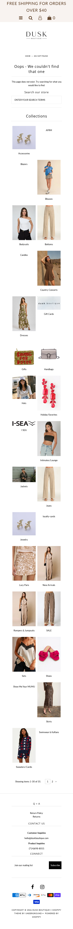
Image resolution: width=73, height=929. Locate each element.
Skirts (49, 721)
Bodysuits (24, 244)
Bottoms (49, 244)
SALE (49, 630)
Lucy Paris (24, 585)
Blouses (49, 198)
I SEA (24, 430)
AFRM (49, 130)
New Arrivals (49, 585)
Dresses (24, 335)
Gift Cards (49, 314)
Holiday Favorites (49, 414)
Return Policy (36, 813)
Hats (24, 403)
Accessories (24, 153)
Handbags (49, 369)
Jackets (24, 486)
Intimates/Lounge (49, 460)
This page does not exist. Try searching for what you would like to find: (36, 83)
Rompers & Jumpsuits (24, 630)
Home (27, 56)
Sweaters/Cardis (24, 767)
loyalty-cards (49, 516)
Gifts (24, 369)
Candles (24, 255)
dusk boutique (41, 910)
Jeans (49, 505)
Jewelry (24, 539)
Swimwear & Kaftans (49, 732)
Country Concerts (49, 290)
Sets (24, 676)
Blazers (24, 164)
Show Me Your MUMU (24, 686)
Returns (36, 816)
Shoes (49, 676)
